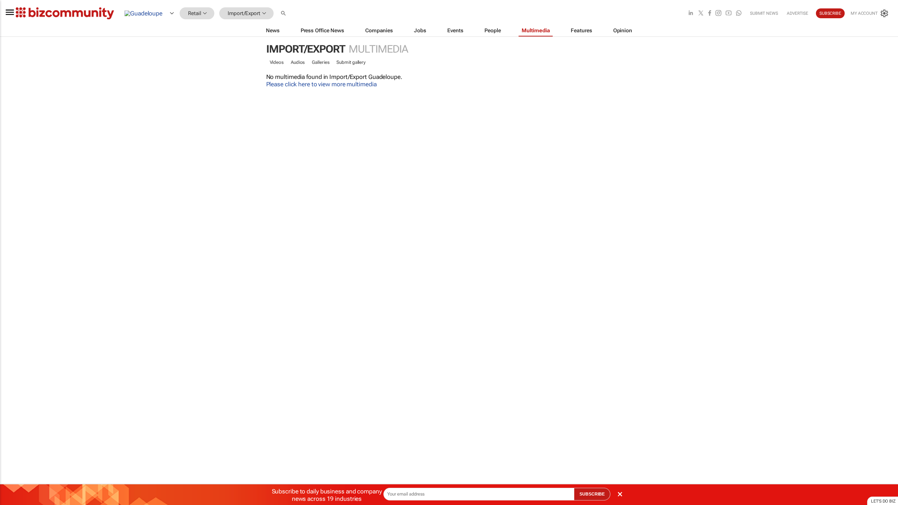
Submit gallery (351, 62)
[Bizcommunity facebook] (709, 13)
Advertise (797, 13)
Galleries (320, 62)
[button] (284, 13)
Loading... (13, 327)
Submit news (764, 13)
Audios (298, 62)
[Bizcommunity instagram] (718, 13)
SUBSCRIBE (592, 494)
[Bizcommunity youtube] (728, 13)
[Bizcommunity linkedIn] (690, 13)
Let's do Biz (883, 501)
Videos (277, 62)
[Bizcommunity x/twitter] (701, 13)
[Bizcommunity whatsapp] (739, 13)
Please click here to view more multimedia (321, 84)
